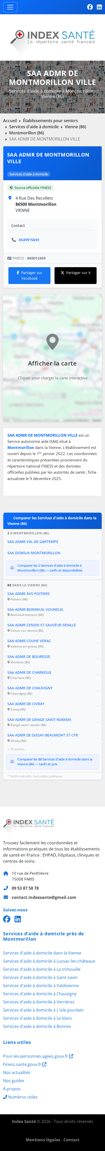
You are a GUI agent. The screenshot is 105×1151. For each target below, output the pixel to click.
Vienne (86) (75, 127)
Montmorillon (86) (26, 133)
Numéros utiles (23, 1097)
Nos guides (13, 1080)
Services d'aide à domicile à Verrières (38, 1002)
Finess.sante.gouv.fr (22, 1064)
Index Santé (24, 1121)
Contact (71, 1140)
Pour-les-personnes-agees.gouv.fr (36, 1056)
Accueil (10, 120)
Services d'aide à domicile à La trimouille (42, 969)
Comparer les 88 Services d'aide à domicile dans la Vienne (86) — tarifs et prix (54, 762)
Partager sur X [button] (78, 272)
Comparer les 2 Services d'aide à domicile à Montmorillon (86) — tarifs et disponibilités (49, 568)
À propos (12, 1089)
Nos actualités (16, 1072)
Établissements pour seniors (50, 120)
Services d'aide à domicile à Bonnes (37, 1026)
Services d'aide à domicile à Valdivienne (41, 985)
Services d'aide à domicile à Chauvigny (39, 994)
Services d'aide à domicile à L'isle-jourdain (43, 1010)
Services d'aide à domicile (34, 127)
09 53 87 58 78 (25, 888)
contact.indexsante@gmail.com (44, 897)
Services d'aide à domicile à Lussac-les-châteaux (49, 961)
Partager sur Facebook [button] (31, 275)
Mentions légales (43, 1140)
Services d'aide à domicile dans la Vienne (42, 953)
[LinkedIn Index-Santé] (99, 7)
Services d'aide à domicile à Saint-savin (40, 977)
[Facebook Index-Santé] (90, 7)
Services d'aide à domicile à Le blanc (37, 1018)
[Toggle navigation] (10, 7)
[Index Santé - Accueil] (52, 37)
